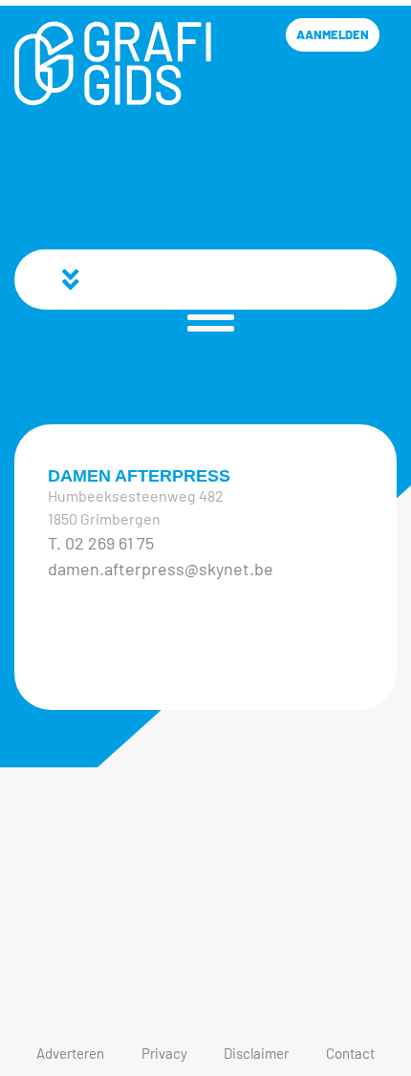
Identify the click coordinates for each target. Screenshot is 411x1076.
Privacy (164, 1053)
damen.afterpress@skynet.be (160, 568)
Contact (350, 1053)
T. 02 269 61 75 (101, 542)
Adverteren (70, 1053)
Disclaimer (256, 1053)
